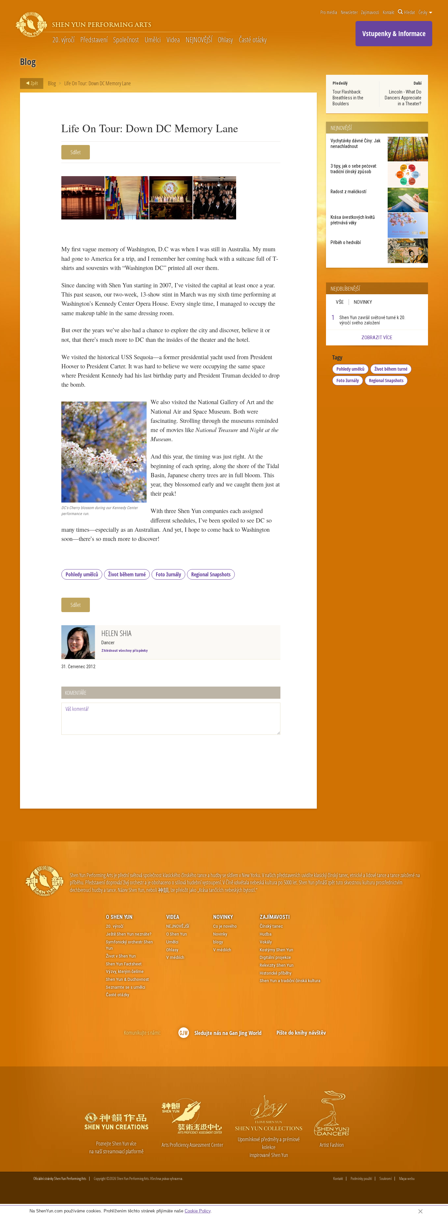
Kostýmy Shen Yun (276, 949)
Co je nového (225, 926)
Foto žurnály (168, 574)
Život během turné (127, 574)
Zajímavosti (370, 12)
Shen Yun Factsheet (124, 963)
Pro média (328, 12)
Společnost (126, 40)
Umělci (153, 40)
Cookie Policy (198, 1210)
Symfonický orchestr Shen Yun (129, 945)
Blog (52, 83)
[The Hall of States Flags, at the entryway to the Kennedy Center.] (127, 197)
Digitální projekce (275, 957)
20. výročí (63, 40)
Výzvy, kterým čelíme (125, 971)
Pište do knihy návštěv (301, 1032)
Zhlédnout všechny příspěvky (124, 651)
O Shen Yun (119, 917)
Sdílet (76, 152)
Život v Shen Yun (121, 956)
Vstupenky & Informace (394, 33)
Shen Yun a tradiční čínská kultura (290, 980)
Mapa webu (407, 1179)
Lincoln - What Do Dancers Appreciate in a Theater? (403, 97)
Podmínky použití (361, 1179)
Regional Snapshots (211, 574)
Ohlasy (225, 40)
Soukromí (385, 1179)
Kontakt (388, 12)
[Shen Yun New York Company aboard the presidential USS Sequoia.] (214, 197)
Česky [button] (423, 12)
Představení (94, 40)
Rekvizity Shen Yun (277, 965)
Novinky (363, 302)
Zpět (34, 83)
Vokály (266, 941)
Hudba (266, 934)
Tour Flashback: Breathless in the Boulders (348, 97)
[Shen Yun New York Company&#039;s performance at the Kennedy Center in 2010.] (171, 197)
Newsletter (349, 12)
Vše (340, 302)
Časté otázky (253, 40)
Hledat (409, 12)
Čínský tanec (271, 926)
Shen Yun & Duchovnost (127, 979)
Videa (173, 40)
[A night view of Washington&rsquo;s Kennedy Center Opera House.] (83, 197)
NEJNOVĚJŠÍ (199, 40)
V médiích (175, 957)
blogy (218, 941)
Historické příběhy (276, 973)
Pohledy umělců (82, 574)
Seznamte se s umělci (125, 987)
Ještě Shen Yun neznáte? (129, 934)
